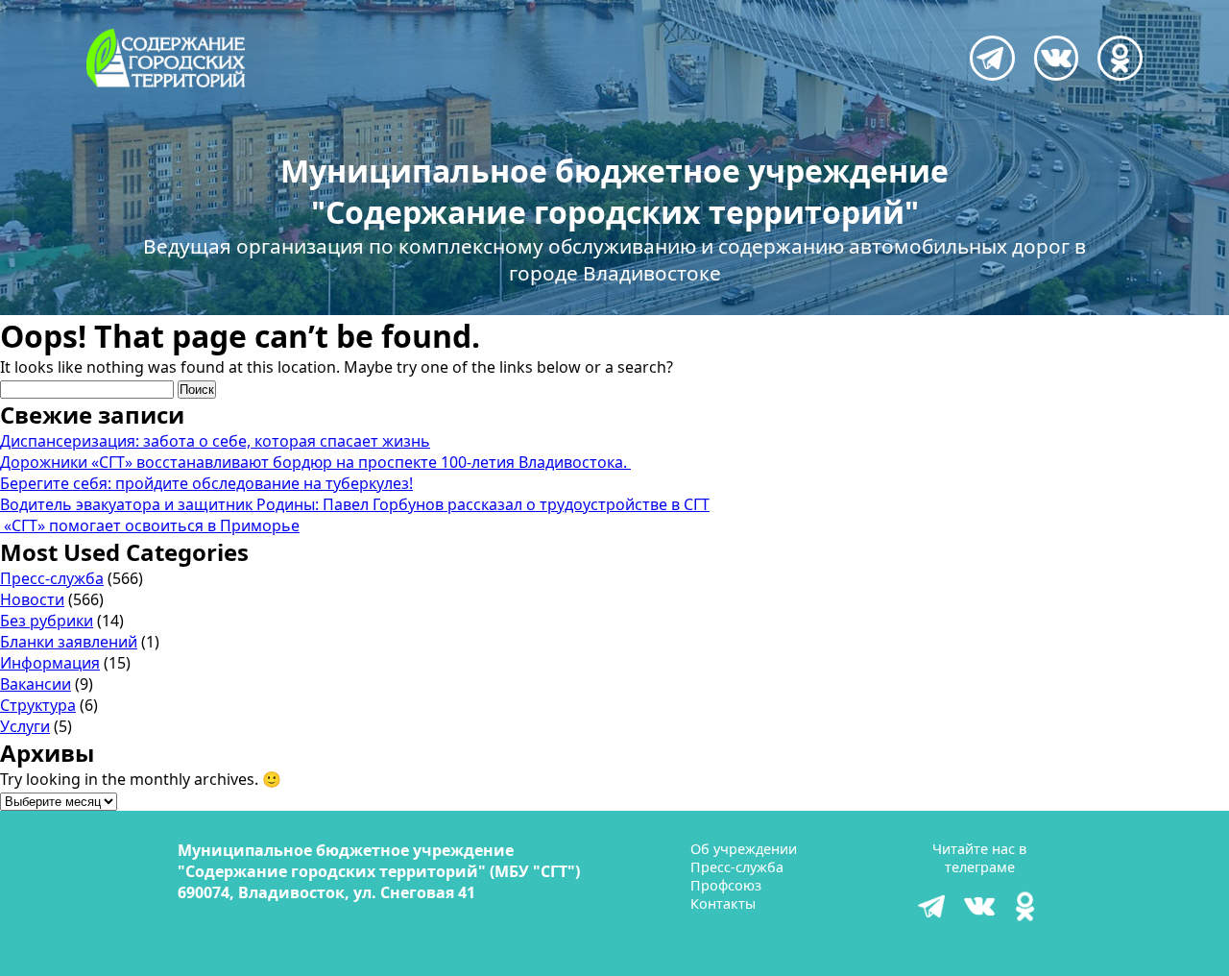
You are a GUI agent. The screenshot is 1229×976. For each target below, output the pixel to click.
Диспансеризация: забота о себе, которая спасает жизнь (215, 440)
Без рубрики (46, 620)
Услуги (25, 726)
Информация (50, 662)
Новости (32, 599)
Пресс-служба (52, 578)
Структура (38, 705)
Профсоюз (725, 885)
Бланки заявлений (68, 641)
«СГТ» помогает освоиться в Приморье (150, 525)
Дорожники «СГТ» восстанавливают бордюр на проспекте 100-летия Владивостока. (315, 462)
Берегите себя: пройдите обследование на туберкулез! (206, 483)
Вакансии (35, 684)
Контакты (723, 903)
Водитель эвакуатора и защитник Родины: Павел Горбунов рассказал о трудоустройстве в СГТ (355, 504)
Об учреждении (743, 849)
